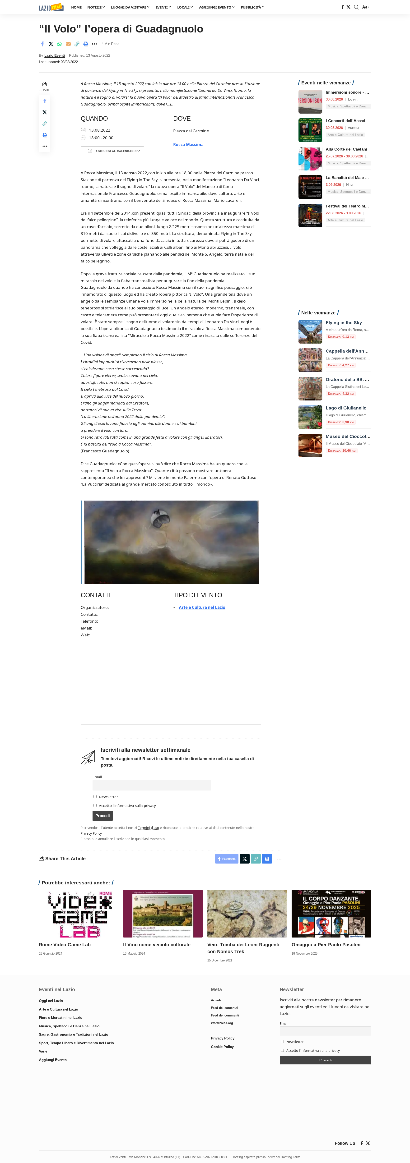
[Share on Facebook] (42, 44)
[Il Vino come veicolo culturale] (163, 914)
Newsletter (108, 796)
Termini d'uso (148, 827)
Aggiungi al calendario (116, 151)
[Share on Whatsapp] (59, 44)
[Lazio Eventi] (51, 7)
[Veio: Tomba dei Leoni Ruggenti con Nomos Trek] (247, 914)
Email (97, 776)
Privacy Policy (91, 833)
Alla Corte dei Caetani (346, 149)
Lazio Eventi (54, 55)
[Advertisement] (334, 271)
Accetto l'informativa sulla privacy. (128, 805)
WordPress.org (222, 1023)
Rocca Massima (188, 144)
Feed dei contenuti (224, 1008)
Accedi (216, 1000)
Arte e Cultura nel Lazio (202, 607)
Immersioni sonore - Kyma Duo (355, 92)
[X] (348, 7)
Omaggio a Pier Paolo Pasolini (326, 944)
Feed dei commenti (225, 1015)
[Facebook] (342, 7)
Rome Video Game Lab (65, 944)
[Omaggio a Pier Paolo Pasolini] (331, 914)
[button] (356, 7)
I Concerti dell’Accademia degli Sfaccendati (367, 121)
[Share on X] (51, 44)
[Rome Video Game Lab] (78, 914)
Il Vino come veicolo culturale (157, 944)
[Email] (68, 44)
